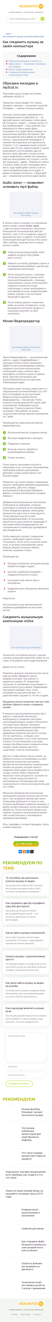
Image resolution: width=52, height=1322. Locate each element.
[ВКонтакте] (20, 851)
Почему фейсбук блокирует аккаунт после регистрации (32, 1112)
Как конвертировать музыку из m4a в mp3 (26, 348)
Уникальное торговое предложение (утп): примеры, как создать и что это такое (26, 1174)
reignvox (30, 6)
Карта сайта (25, 1314)
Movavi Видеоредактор (20, 69)
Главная (14, 1314)
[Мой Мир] (28, 851)
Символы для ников (33, 1228)
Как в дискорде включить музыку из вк (25, 1010)
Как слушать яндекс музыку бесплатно (26, 214)
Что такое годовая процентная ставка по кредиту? (34, 1155)
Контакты (37, 1314)
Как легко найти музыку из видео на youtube (25, 984)
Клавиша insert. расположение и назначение (31, 1212)
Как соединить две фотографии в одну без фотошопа (25, 905)
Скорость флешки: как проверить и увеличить (32, 1266)
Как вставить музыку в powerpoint (25, 932)
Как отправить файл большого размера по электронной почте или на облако (34, 1246)
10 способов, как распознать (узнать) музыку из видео (22, 879)
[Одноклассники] (24, 851)
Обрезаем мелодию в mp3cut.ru (25, 61)
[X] (32, 851)
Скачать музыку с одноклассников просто (25, 958)
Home (8, 34)
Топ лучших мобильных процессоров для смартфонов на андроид (31, 1134)
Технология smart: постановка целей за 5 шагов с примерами (33, 1285)
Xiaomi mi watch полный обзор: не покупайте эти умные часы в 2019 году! (24, 1193)
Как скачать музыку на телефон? (26, 647)
